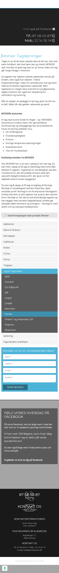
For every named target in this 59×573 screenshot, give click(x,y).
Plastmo (9, 324)
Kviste (6, 247)
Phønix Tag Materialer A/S (19, 319)
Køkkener (8, 224)
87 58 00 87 (41, 36)
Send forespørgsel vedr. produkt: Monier (28, 215)
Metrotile (10, 308)
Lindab (8, 303)
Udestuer (8, 241)
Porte (6, 259)
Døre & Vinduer (11, 230)
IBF (7, 292)
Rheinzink (10, 330)
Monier (8, 314)
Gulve (6, 253)
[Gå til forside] (29, 18)
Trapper (7, 265)
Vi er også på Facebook (37, 29)
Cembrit (9, 282)
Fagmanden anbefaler (15, 342)
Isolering (8, 336)
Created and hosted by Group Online (29, 561)
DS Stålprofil (12, 287)
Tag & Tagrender (12, 271)
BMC (7, 276)
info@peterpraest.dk (33, 550)
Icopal (8, 298)
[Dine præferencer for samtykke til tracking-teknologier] (4, 568)
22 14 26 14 (42, 41)
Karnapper (9, 236)
